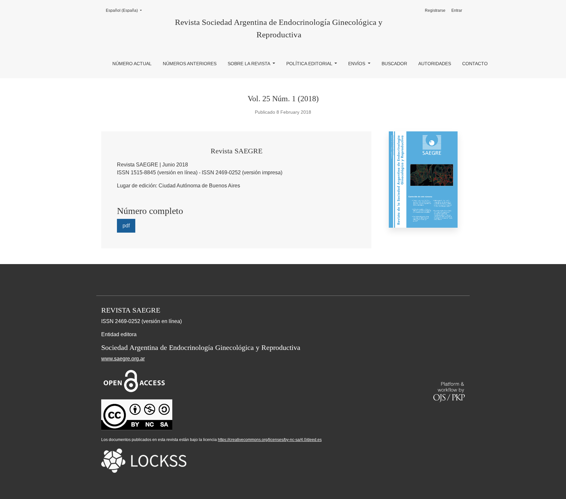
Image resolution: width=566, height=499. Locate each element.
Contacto (475, 63)
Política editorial (309, 63)
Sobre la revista (249, 63)
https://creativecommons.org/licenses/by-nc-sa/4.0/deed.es (270, 439)
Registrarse (435, 10)
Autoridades (434, 63)
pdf (126, 225)
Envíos (357, 63)
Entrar (456, 10)
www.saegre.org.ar (123, 358)
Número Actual (132, 63)
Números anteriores (190, 63)
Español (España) (125, 10)
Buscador (394, 63)
